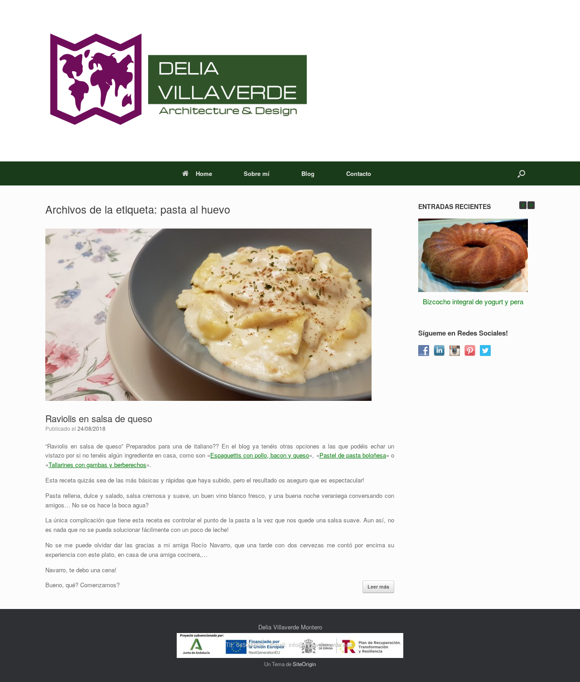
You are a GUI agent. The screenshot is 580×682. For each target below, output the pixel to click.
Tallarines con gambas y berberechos (97, 464)
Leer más (378, 586)
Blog (307, 173)
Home (204, 173)
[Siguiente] (531, 205)
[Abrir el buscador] (521, 173)
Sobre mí (257, 173)
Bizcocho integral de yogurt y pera (473, 301)
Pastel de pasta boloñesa (352, 455)
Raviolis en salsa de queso (98, 418)
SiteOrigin (304, 663)
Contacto (358, 173)
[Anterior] (523, 205)
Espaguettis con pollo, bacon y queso (259, 455)
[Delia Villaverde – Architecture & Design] (176, 80)
